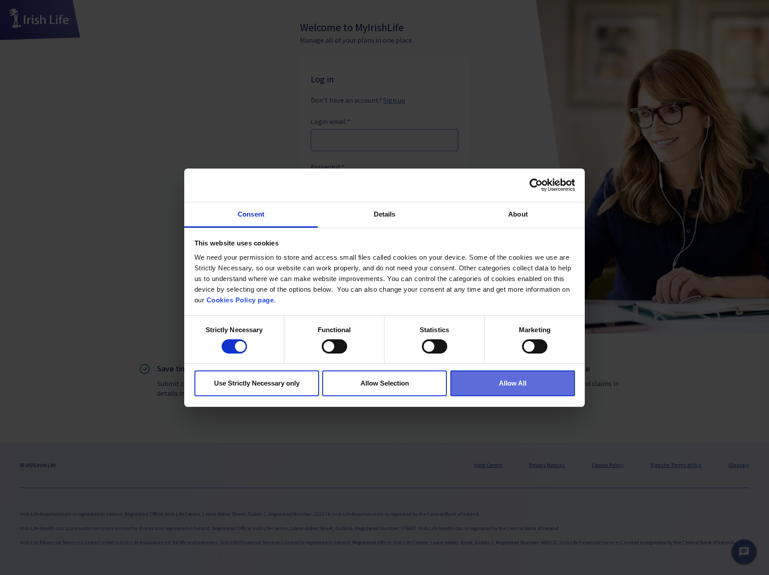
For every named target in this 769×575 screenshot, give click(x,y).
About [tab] (518, 214)
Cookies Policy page (240, 300)
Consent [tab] (251, 214)
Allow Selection (384, 383)
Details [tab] (385, 214)
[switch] (334, 346)
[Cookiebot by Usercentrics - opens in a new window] (536, 185)
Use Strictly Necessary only (257, 383)
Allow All (512, 383)
